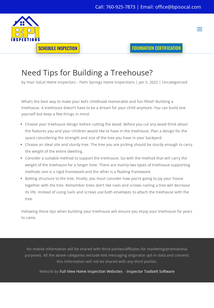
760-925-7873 (120, 7)
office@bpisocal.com (178, 7)
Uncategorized (174, 82)
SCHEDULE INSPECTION (57, 48)
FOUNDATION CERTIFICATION (156, 48)
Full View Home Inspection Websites (91, 271)
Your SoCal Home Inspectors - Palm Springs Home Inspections (81, 82)
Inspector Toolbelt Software (151, 271)
